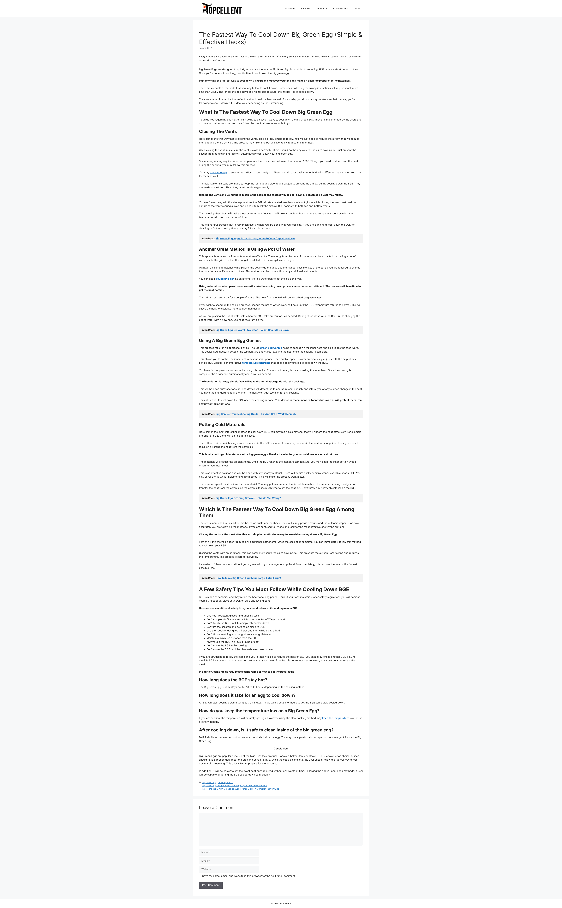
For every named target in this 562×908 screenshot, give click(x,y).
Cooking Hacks (225, 782)
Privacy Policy (340, 8)
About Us (305, 8)
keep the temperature (335, 718)
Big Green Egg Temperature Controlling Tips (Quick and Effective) (234, 785)
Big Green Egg (209, 782)
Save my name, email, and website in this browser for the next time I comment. (249, 875)
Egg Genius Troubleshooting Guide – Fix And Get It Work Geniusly (256, 414)
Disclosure (289, 8)
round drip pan (225, 278)
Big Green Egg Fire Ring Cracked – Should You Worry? (248, 498)
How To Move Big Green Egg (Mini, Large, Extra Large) (248, 578)
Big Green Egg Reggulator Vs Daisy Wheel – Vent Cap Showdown (255, 238)
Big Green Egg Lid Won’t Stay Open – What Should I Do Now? (252, 330)
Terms (356, 8)
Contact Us (321, 8)
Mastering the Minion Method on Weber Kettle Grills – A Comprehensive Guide (240, 789)
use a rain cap (218, 172)
